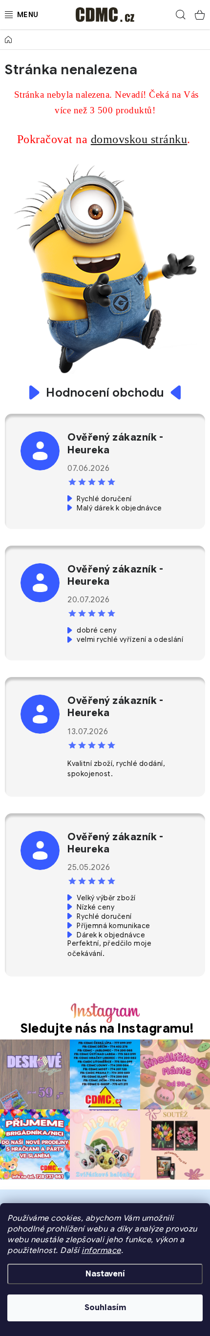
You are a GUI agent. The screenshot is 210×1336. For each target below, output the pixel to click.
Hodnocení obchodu (105, 392)
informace (101, 1250)
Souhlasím (105, 1308)
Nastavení (105, 1274)
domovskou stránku (139, 139)
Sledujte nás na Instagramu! (107, 1028)
